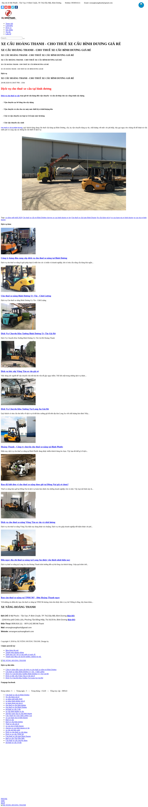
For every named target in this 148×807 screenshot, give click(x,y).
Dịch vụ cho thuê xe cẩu (10, 96)
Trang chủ (9, 24)
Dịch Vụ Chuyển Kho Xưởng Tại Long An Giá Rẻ (24, 678)
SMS (3, 801)
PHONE (4, 799)
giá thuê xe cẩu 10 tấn (14, 743)
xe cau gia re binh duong (15, 726)
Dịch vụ (8, 28)
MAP (3, 803)
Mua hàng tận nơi (12, 650)
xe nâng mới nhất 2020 (13, 218)
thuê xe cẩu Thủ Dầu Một (15, 738)
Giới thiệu (9, 26)
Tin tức (8, 32)
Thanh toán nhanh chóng (15, 652)
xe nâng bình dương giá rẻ (15, 701)
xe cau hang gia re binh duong (122, 218)
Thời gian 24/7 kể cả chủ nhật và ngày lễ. (21, 654)
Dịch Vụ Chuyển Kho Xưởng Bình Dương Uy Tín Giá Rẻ (27, 674)
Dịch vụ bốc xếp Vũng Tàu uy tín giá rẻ (20, 676)
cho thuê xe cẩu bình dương (16, 705)
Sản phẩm (9, 30)
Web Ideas (53, 641)
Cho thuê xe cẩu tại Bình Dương (35, 218)
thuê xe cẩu (10, 720)
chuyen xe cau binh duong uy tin (59, 218)
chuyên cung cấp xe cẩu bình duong (19, 713)
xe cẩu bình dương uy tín (15, 711)
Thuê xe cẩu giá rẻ (12, 724)
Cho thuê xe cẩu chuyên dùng (16, 740)
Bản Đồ (71, 616)
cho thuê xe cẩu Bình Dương (16, 707)
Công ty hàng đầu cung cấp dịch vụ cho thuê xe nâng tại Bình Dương (31, 670)
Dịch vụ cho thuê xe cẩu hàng (16, 732)
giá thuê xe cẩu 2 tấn (13, 709)
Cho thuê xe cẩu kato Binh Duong (83, 218)
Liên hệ (8, 34)
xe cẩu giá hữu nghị (13, 730)
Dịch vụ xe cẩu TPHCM (15, 734)
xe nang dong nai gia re (14, 703)
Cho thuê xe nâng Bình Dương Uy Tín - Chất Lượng (25, 672)
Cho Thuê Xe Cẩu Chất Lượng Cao (19, 716)
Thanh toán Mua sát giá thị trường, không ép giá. (23, 657)
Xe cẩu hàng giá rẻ (104, 218)
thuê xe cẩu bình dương (14, 722)
